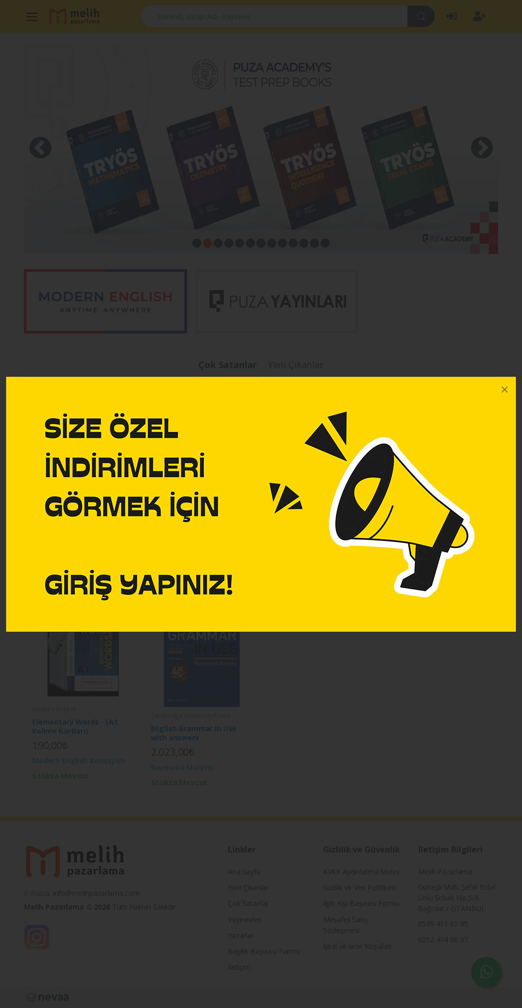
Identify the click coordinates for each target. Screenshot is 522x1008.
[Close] (504, 388)
